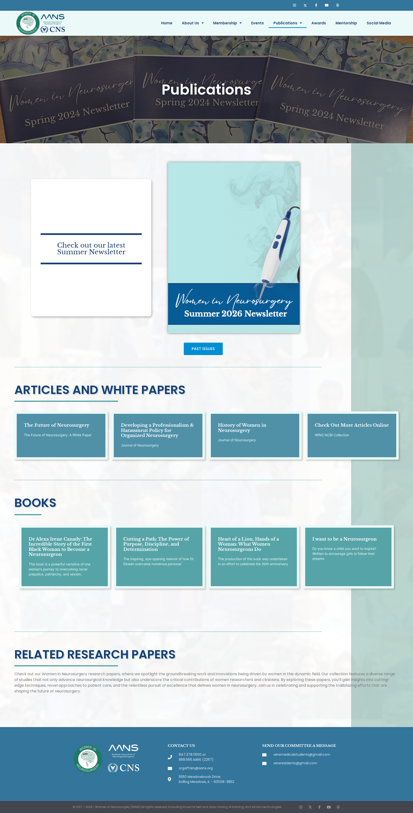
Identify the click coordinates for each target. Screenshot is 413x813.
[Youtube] (326, 5)
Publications (285, 23)
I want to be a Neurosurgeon (344, 539)
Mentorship (346, 23)
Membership (225, 23)
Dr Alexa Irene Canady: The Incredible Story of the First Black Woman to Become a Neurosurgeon (60, 547)
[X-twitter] (310, 807)
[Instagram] (294, 5)
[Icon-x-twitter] (305, 5)
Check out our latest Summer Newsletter (91, 248)
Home (166, 23)
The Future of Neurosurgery (56, 425)
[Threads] (337, 5)
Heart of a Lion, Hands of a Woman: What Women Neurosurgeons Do (248, 544)
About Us (190, 23)
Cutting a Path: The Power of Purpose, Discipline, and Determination (156, 544)
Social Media (379, 23)
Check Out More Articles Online (352, 425)
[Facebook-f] (316, 5)
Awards (318, 23)
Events (257, 23)
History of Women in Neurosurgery (242, 428)
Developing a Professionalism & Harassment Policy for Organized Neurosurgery (157, 430)
